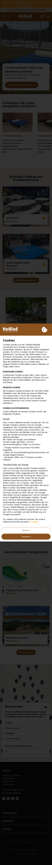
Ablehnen (26, 530)
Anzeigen (34, 521)
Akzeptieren (26, 537)
